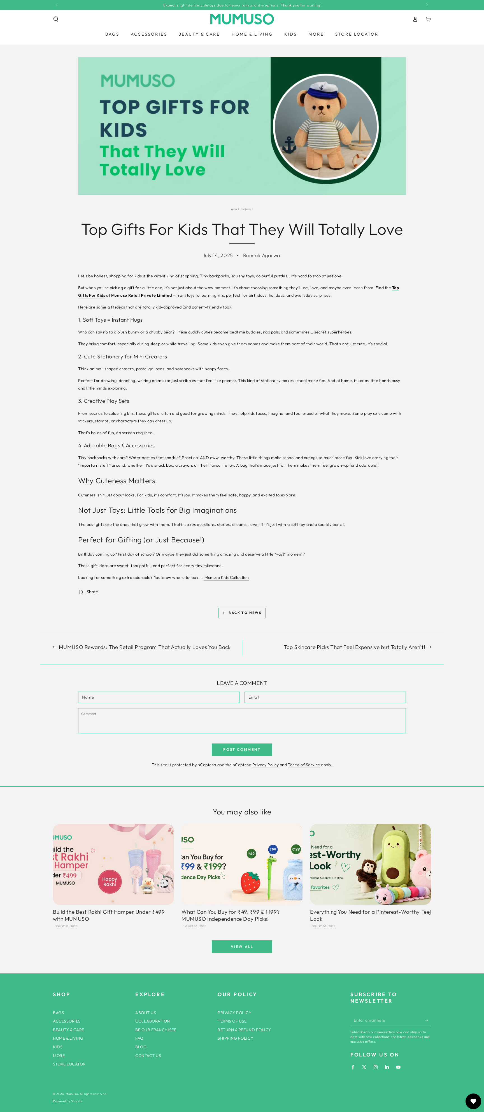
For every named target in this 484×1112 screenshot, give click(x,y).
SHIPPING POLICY (235, 1038)
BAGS (58, 1012)
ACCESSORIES (67, 1021)
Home (235, 209)
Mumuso (72, 1094)
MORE (59, 1055)
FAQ (139, 1038)
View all (242, 946)
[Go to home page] (242, 19)
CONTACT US (148, 1055)
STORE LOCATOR (69, 1064)
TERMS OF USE (232, 1021)
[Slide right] (426, 5)
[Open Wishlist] (473, 1101)
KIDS (57, 1046)
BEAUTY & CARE (68, 1029)
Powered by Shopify (67, 1101)
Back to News (245, 613)
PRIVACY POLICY (235, 1012)
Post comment (241, 749)
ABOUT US (145, 1012)
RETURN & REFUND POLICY (244, 1029)
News (247, 209)
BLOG (140, 1046)
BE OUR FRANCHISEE (155, 1029)
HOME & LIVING (68, 1038)
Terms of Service (304, 764)
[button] (55, 19)
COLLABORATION (152, 1021)
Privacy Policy (265, 764)
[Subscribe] (428, 1020)
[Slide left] (57, 5)
